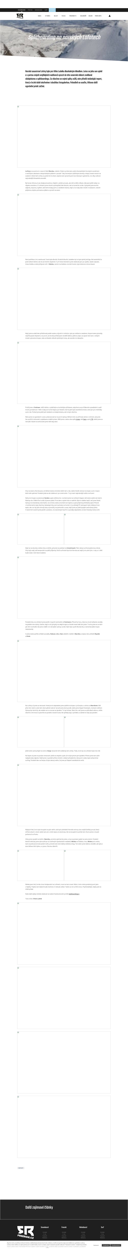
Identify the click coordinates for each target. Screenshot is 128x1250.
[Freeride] (20, 16)
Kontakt (45, 1232)
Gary (84, 419)
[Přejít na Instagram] (47, 1240)
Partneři (45, 1236)
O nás (44, 1234)
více (47, 1247)
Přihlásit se (109, 16)
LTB (91, 419)
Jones (78, 419)
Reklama (44, 1238)
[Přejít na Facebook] (42, 1240)
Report (20, 1168)
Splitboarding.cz (74, 894)
